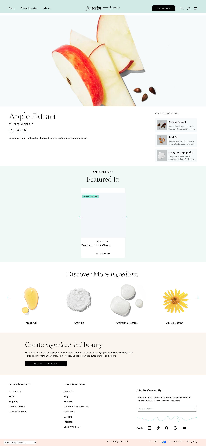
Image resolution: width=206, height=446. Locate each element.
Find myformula (45, 363)
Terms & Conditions (176, 442)
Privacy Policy (192, 442)
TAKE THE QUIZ (163, 8)
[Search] (182, 8)
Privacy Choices (155, 442)
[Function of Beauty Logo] (103, 8)
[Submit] (194, 408)
